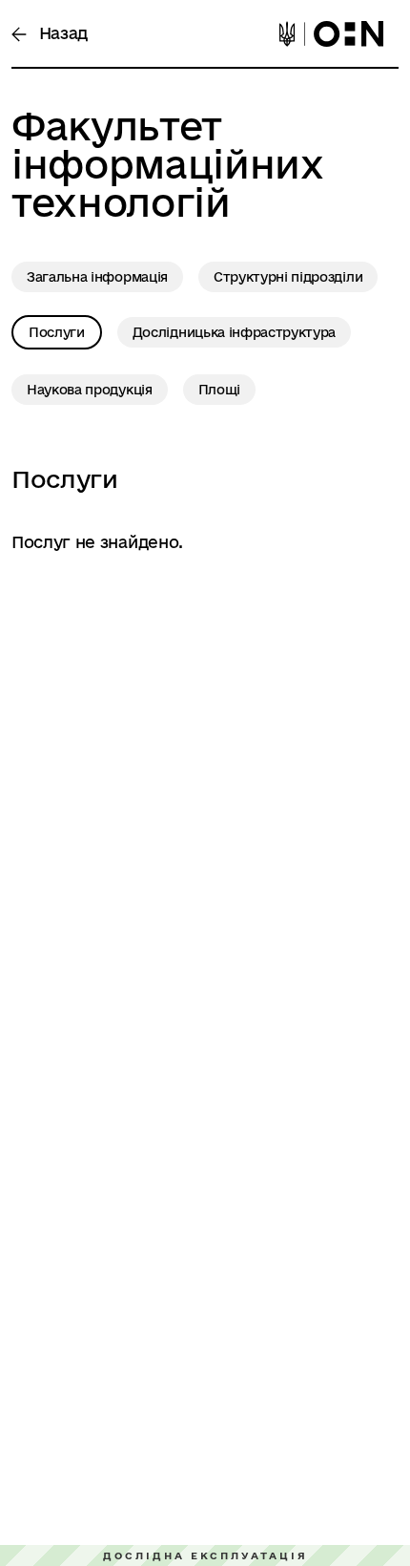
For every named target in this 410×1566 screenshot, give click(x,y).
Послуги (57, 332)
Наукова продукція (90, 389)
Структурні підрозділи (288, 277)
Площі (219, 389)
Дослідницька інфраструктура (234, 332)
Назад (61, 33)
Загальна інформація (97, 277)
